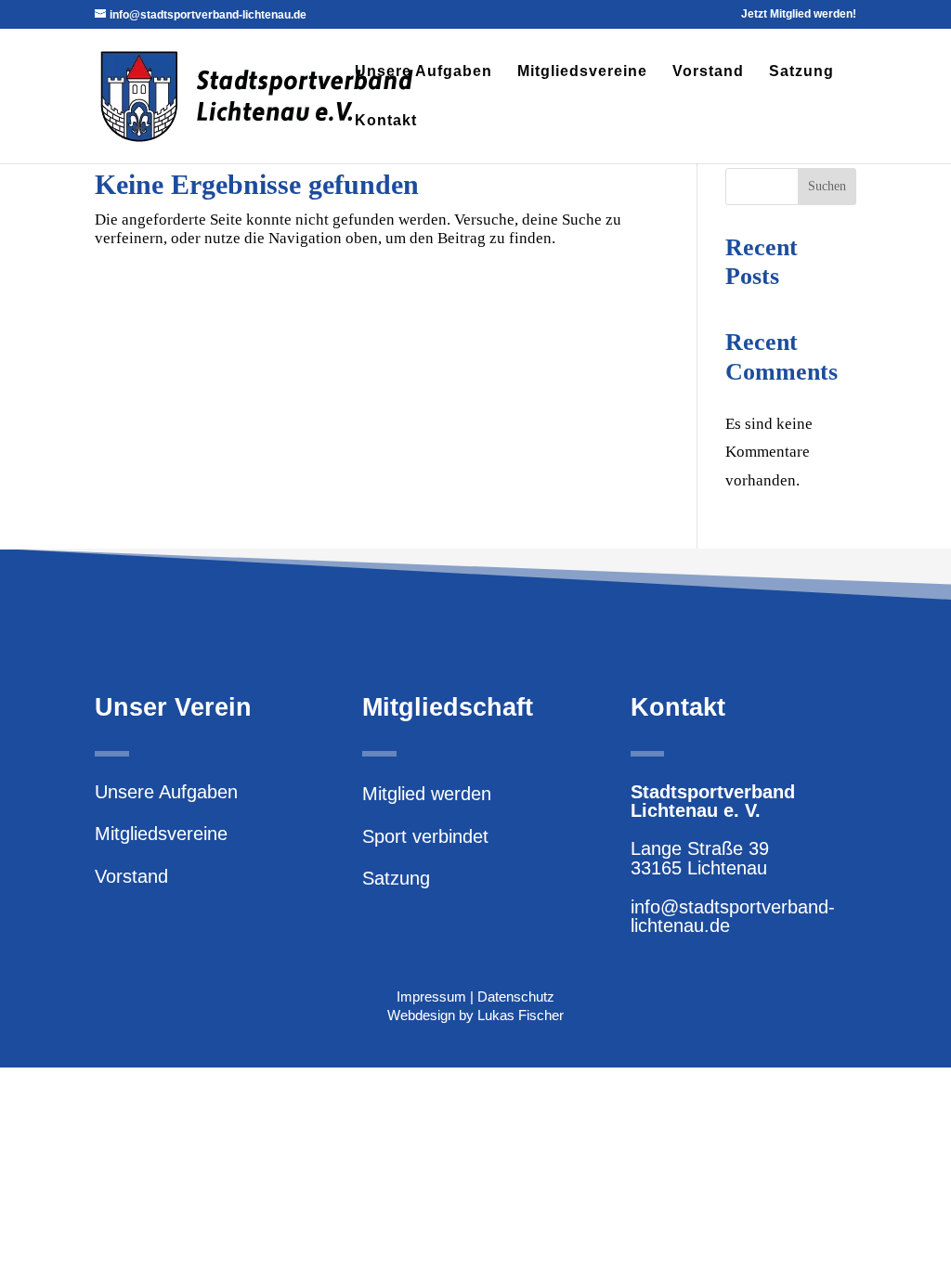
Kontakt (386, 121)
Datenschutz (515, 996)
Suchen (827, 186)
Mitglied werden (426, 793)
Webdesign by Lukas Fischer (475, 1015)
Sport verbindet (425, 836)
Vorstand (708, 72)
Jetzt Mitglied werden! (798, 14)
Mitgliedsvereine (582, 72)
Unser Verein (173, 707)
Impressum (431, 996)
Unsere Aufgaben (423, 72)
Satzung (801, 72)
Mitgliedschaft (447, 707)
